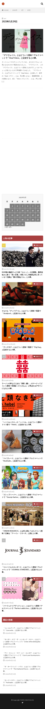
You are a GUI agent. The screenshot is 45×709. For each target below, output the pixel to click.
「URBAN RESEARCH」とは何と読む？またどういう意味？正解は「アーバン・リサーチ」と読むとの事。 (22, 532)
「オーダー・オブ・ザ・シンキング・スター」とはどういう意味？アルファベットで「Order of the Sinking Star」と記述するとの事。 (22, 641)
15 (12, 215)
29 (12, 224)
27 (38, 219)
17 (22, 215)
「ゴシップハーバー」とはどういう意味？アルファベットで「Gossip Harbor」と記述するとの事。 (22, 496)
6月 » (10, 227)
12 (33, 210)
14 (7, 215)
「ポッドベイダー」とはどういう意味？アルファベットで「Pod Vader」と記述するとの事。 (22, 681)
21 (7, 219)
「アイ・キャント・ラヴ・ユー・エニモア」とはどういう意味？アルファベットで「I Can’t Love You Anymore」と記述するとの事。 (22, 655)
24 (22, 219)
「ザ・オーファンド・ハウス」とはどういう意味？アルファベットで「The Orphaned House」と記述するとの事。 (22, 669)
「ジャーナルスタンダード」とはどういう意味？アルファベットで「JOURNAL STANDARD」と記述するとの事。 (22, 569)
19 (33, 215)
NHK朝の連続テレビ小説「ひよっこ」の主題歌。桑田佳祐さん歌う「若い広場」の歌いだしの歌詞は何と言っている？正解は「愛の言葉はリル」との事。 (22, 274)
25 (27, 219)
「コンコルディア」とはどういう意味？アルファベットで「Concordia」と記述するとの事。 (22, 629)
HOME (6, 10)
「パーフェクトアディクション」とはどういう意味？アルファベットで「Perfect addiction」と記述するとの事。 (22, 608)
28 (7, 224)
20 (38, 215)
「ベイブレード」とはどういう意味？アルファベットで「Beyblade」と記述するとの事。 (22, 459)
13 (38, 210)
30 (17, 224)
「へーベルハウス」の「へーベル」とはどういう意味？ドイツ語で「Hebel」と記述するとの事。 (22, 423)
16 (17, 215)
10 (22, 210)
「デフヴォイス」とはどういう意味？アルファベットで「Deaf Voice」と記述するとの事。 (22, 56)
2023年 (14, 10)
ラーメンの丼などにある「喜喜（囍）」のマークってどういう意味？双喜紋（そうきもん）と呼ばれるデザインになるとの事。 (22, 385)
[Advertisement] (22, 113)
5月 (22, 10)
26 (33, 219)
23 (17, 219)
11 (27, 210)
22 (12, 219)
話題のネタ (39, 245)
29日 (28, 10)
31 (22, 224)
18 (27, 215)
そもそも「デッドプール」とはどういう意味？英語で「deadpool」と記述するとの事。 (21, 312)
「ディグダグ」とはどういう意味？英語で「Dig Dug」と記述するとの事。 (22, 348)
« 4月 (6, 227)
